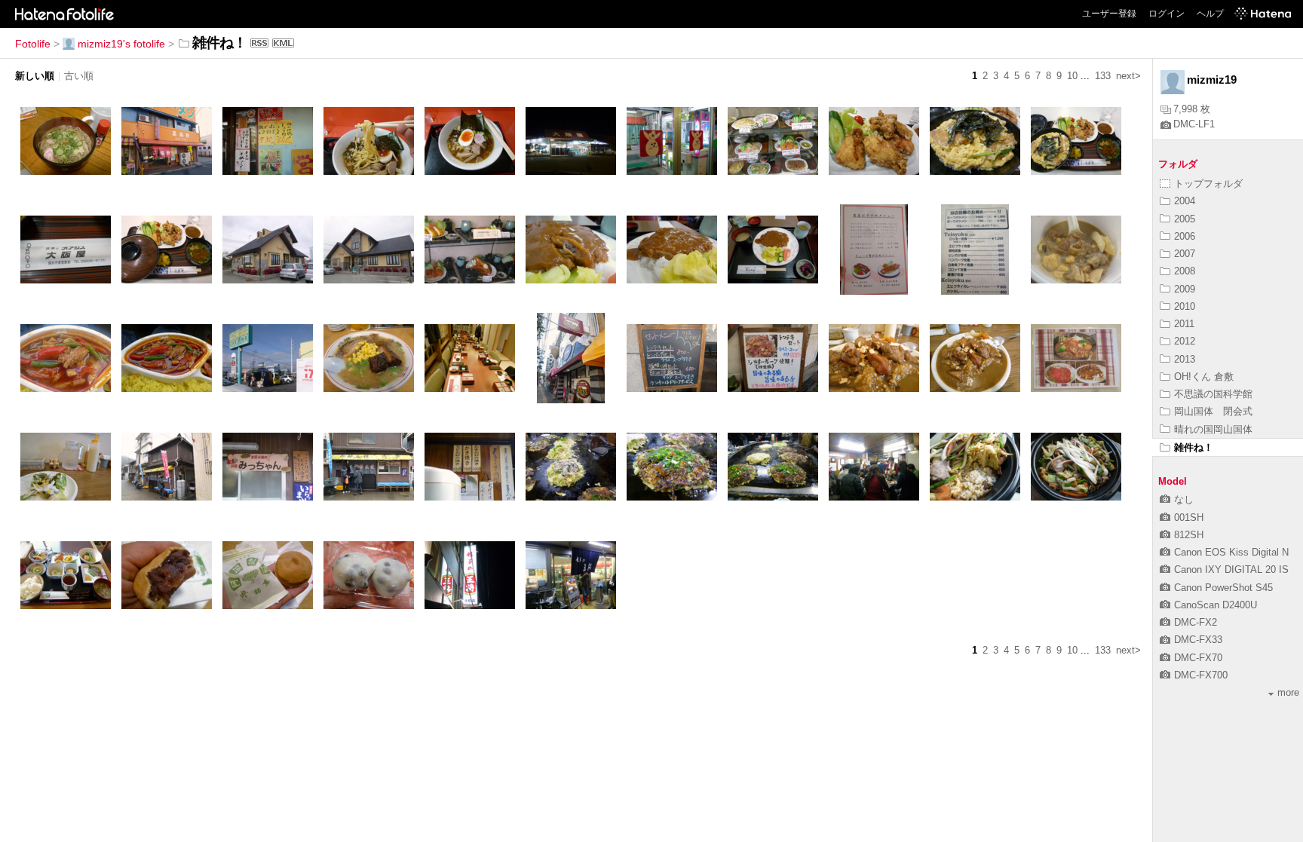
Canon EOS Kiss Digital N (1231, 552)
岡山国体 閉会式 (1213, 411)
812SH (1188, 534)
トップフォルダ (1208, 183)
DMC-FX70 (1198, 657)
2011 (1184, 323)
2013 (1184, 359)
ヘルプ (1210, 13)
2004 (1184, 201)
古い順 (79, 75)
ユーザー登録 (1109, 13)
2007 (1184, 253)
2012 (1184, 341)
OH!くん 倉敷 (1204, 376)
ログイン (1166, 13)
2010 (1184, 306)
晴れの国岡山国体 (1213, 429)
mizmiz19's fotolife (121, 44)
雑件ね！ (1193, 447)
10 (1072, 75)
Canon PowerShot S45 (1223, 587)
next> (1128, 75)
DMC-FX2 (1195, 622)
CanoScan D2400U (1215, 605)
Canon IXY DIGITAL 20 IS (1231, 569)
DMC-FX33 (1198, 639)
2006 (1184, 236)
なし (1184, 499)
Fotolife (33, 44)
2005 (1184, 219)
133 (1103, 75)
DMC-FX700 (1201, 675)
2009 (1184, 289)
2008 (1184, 271)
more (1288, 692)
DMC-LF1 (1194, 124)
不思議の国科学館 (1213, 394)
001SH (1188, 517)
